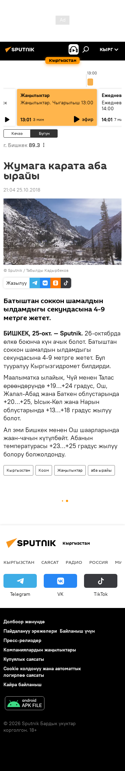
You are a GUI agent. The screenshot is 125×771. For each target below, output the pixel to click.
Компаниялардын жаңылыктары (39, 650)
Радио (74, 562)
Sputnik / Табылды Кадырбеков (38, 270)
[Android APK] (24, 704)
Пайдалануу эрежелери (30, 631)
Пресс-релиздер (22, 640)
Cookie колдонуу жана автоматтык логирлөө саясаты (42, 671)
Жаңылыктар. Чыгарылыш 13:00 (56, 102)
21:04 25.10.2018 (21, 190)
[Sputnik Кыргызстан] (20, 52)
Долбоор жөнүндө (24, 621)
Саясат (50, 562)
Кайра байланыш (22, 684)
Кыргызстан (18, 470)
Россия (98, 562)
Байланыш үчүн (77, 631)
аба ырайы (101, 470)
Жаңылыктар (70, 470)
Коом (44, 470)
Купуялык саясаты (23, 659)
